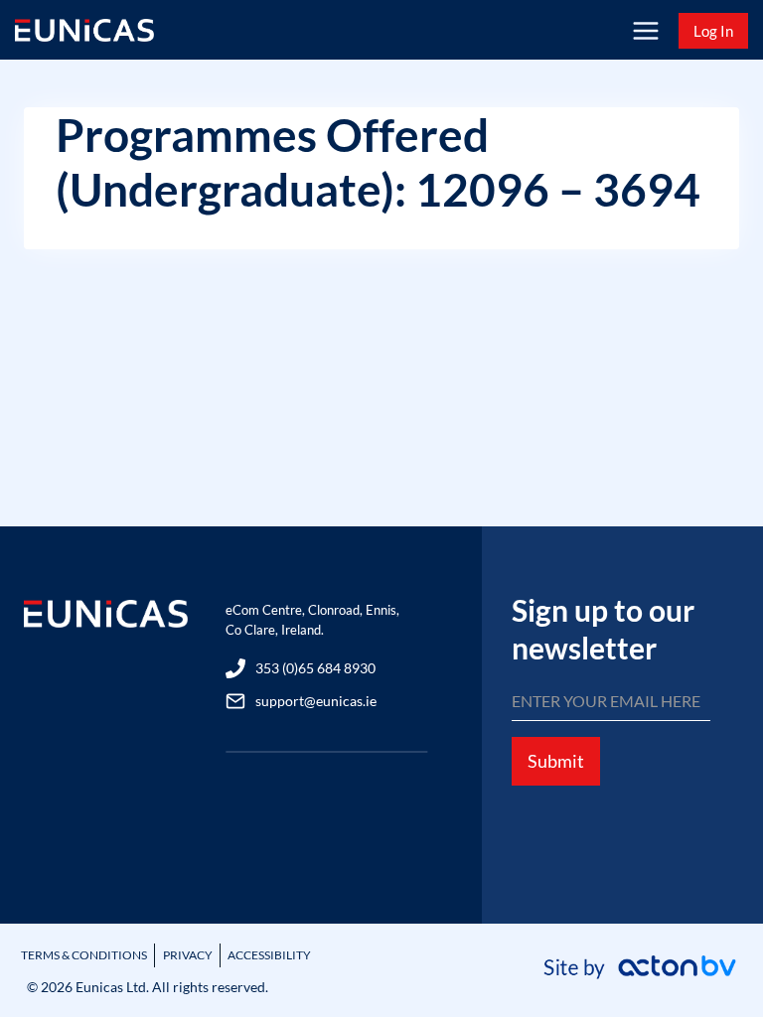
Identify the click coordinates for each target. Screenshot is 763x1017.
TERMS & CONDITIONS (84, 954)
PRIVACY (188, 954)
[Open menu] (645, 30)
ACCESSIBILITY (269, 954)
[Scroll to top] (713, 950)
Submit (556, 761)
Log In (713, 31)
